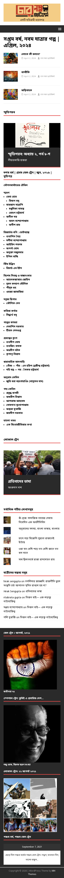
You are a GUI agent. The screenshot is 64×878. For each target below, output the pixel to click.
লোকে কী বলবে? (30, 54)
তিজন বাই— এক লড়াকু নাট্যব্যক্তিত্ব (39, 617)
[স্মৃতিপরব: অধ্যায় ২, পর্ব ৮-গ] (32, 135)
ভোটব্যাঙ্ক (24, 232)
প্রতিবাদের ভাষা (34, 591)
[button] (59, 28)
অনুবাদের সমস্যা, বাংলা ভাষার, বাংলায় (39, 529)
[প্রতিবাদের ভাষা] (32, 462)
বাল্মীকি (25, 72)
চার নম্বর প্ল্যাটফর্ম (48, 58)
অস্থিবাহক (26, 90)
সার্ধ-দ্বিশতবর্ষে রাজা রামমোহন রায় (37, 559)
